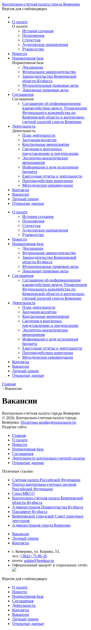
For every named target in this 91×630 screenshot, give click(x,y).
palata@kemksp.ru (39, 560)
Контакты (20, 190)
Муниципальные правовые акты (50, 85)
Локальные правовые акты (45, 90)
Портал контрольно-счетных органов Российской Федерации (44, 486)
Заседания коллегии (39, 140)
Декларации (32, 67)
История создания (37, 31)
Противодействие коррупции (47, 181)
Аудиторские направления (45, 44)
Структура (31, 40)
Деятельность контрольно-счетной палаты (48, 458)
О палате (20, 22)
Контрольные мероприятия (45, 144)
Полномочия (33, 35)
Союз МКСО (23, 493)
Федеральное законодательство (49, 72)
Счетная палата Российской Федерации (46, 480)
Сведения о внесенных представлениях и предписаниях (50, 151)
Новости (19, 53)
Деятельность (23, 126)
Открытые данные (28, 203)
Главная (19, 435)
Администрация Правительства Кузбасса (47, 507)
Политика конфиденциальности (48, 422)
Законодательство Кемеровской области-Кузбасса (49, 78)
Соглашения (22, 94)
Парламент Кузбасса (29, 511)
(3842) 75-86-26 (34, 556)
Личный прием (25, 199)
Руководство (33, 49)
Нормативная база (27, 58)
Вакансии (20, 194)
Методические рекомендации (47, 185)
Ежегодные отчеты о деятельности (52, 176)
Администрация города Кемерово (41, 525)
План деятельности (38, 135)
